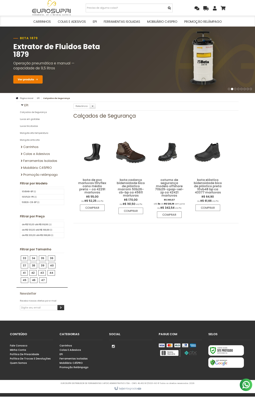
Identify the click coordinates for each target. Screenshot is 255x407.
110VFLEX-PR (29, 196)
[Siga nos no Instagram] (113, 346)
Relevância (82, 106)
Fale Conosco (18, 345)
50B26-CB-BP (30, 202)
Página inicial (26, 98)
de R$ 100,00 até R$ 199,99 (37, 229)
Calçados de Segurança (33, 112)
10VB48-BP (29, 191)
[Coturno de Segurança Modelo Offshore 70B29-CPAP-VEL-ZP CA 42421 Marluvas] (169, 173)
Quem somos (18, 363)
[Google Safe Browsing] (226, 362)
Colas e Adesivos (70, 350)
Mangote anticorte (30, 139)
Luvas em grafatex (30, 119)
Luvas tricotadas (29, 126)
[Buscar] (169, 8)
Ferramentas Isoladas (74, 358)
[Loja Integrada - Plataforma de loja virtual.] (127, 388)
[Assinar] (60, 307)
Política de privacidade (24, 354)
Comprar (92, 208)
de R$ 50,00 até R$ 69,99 (37, 224)
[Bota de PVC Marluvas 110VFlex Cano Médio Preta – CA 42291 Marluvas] (92, 169)
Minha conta (18, 350)
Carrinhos (66, 345)
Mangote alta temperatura (34, 133)
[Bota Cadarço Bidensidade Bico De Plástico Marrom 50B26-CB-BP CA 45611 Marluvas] (131, 171)
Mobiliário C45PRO (71, 363)
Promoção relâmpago (74, 367)
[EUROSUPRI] (51, 8)
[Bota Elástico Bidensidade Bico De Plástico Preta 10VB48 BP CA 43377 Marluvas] (208, 169)
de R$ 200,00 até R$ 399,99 (37, 235)
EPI (38, 98)
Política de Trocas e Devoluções (30, 358)
